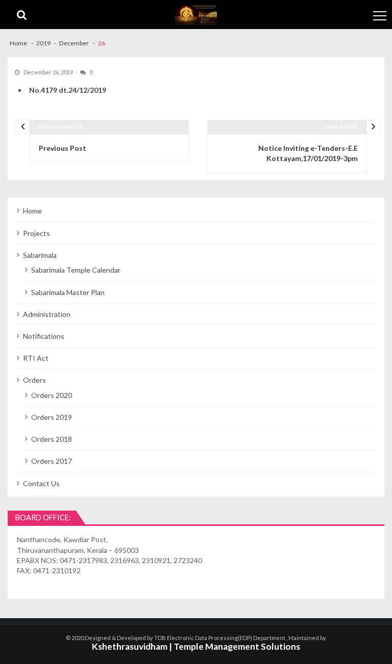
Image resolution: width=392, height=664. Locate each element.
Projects (36, 233)
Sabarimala (40, 255)
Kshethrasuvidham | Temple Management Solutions (196, 646)
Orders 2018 (51, 439)
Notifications (43, 336)
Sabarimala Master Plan (68, 292)
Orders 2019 (51, 417)
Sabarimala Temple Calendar (75, 269)
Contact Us (41, 483)
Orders (34, 380)
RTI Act (35, 358)
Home (32, 210)
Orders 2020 (51, 395)
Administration (46, 314)
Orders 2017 (51, 461)
